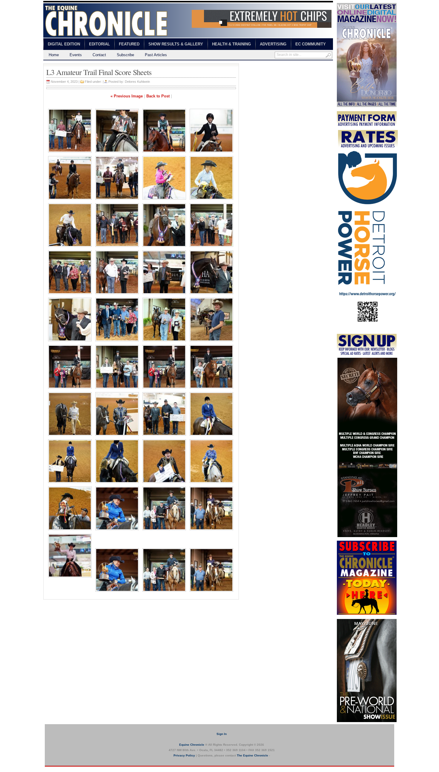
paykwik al (248, 66)
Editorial (99, 44)
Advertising (273, 44)
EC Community (310, 44)
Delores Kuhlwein (137, 81)
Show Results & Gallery (175, 44)
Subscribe (125, 55)
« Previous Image (126, 96)
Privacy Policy (184, 755)
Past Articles (156, 55)
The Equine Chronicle (252, 755)
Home (54, 55)
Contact (99, 55)
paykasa (298, 66)
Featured (129, 44)
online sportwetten (274, 66)
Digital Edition (64, 44)
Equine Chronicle (191, 744)
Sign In (222, 734)
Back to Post (158, 96)
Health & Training (231, 44)
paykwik (49, 769)
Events (76, 55)
